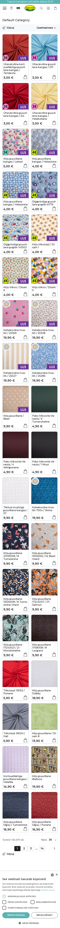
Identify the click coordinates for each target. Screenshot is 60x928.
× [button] (56, 875)
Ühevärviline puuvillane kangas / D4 (15, 114)
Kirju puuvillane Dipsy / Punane (41, 823)
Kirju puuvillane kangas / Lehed (13, 160)
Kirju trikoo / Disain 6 (15, 289)
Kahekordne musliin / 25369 (14, 332)
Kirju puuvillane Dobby (41, 692)
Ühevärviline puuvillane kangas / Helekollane (44, 116)
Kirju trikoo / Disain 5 (44, 289)
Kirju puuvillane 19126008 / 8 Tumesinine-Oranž (15, 601)
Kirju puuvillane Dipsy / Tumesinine (15, 823)
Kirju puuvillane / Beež (13, 417)
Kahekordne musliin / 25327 (14, 374)
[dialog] (30, 899)
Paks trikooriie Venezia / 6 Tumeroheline (43, 418)
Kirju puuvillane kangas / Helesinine (44, 160)
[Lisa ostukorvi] (25, 77)
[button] (18, 8)
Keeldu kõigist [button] (44, 915)
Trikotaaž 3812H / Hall (14, 735)
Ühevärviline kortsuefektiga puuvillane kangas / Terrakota (14, 69)
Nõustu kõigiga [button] (16, 915)
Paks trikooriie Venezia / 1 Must (43, 463)
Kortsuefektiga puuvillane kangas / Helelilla (15, 779)
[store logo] (30, 8)
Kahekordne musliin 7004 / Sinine (43, 509)
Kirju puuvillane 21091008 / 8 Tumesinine (12, 556)
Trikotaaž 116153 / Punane (14, 692)
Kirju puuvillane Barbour (41, 778)
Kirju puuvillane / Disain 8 (44, 735)
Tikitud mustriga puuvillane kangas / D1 (15, 510)
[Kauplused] (11, 7)
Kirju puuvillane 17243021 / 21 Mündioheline (12, 647)
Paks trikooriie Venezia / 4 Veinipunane (14, 464)
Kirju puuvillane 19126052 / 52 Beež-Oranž (44, 556)
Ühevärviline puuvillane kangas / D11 (44, 66)
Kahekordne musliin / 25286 (43, 374)
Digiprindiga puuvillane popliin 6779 (44, 203)
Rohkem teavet (48, 890)
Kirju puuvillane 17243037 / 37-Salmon (41, 601)
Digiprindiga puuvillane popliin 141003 (15, 246)
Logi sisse (48, 8)
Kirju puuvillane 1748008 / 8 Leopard (41, 647)
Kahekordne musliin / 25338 (43, 332)
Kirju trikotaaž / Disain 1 (43, 246)
